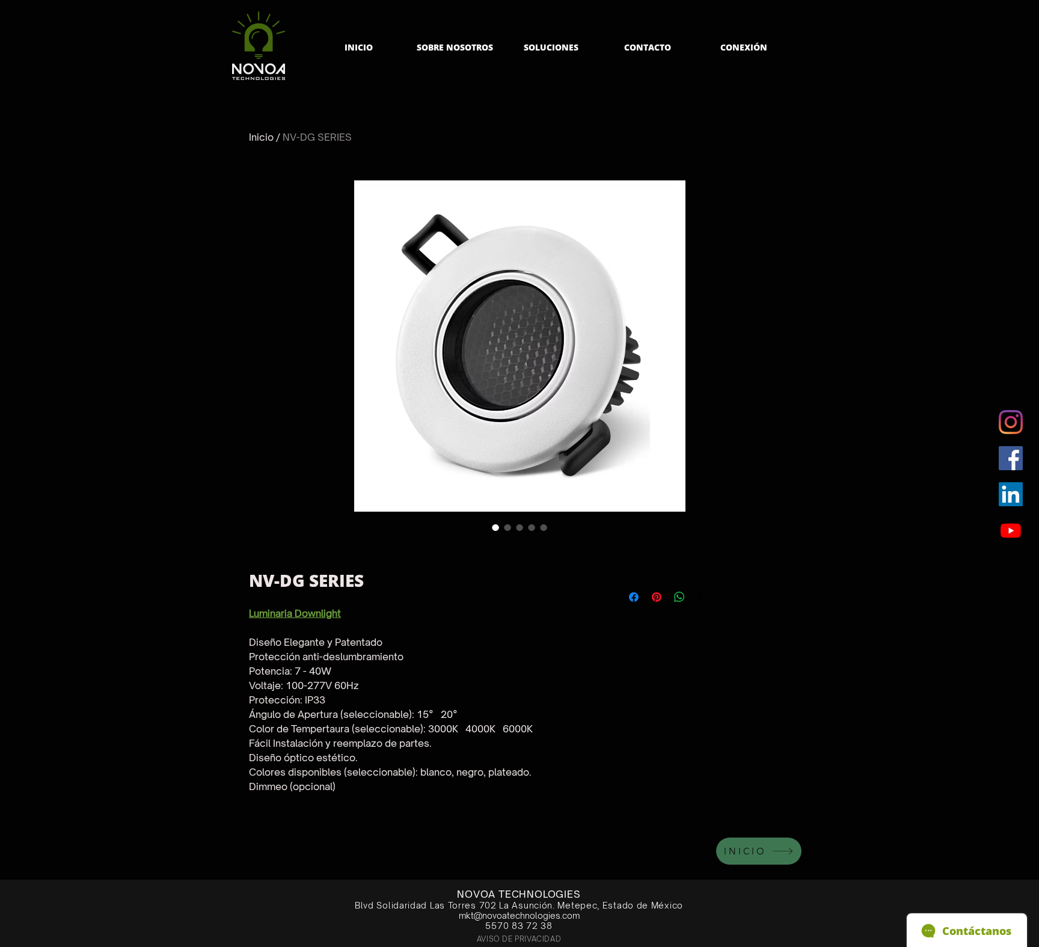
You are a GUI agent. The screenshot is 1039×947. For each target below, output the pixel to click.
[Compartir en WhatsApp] (679, 597)
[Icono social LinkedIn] (1011, 494)
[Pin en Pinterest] (656, 597)
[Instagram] (1011, 422)
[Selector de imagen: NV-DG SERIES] (495, 527)
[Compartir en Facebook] (634, 597)
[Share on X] (702, 597)
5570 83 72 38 (518, 926)
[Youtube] (1011, 530)
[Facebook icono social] (1011, 458)
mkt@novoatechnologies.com (519, 915)
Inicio (261, 137)
